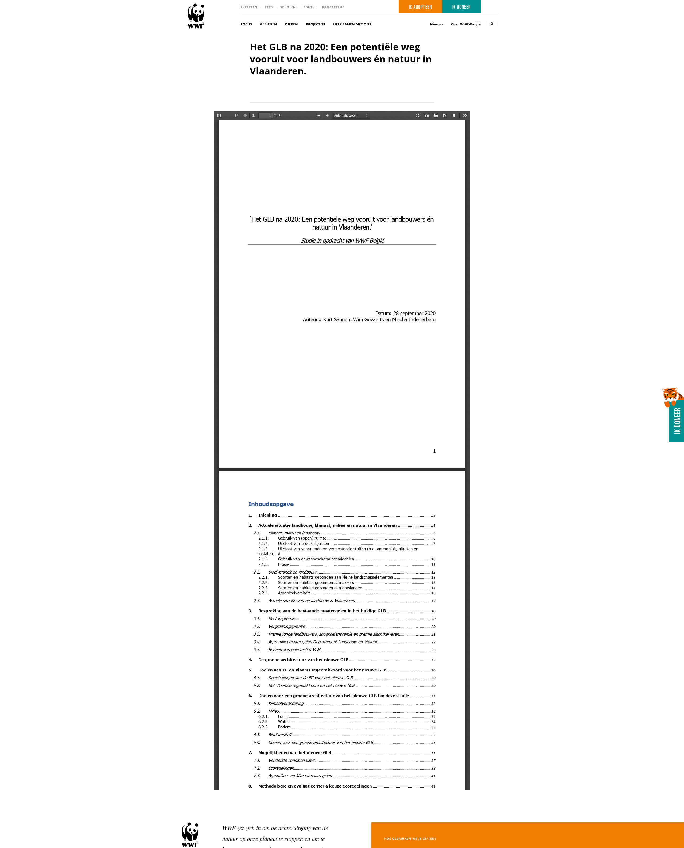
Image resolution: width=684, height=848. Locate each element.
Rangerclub (333, 7)
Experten (249, 7)
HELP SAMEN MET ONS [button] (352, 24)
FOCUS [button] (246, 24)
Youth (309, 7)
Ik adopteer (420, 6)
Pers (269, 7)
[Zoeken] (492, 24)
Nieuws (436, 24)
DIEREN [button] (291, 24)
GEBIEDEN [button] (268, 24)
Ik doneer (461, 6)
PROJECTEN (315, 24)
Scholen (288, 7)
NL (491, 6)
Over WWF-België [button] (466, 24)
